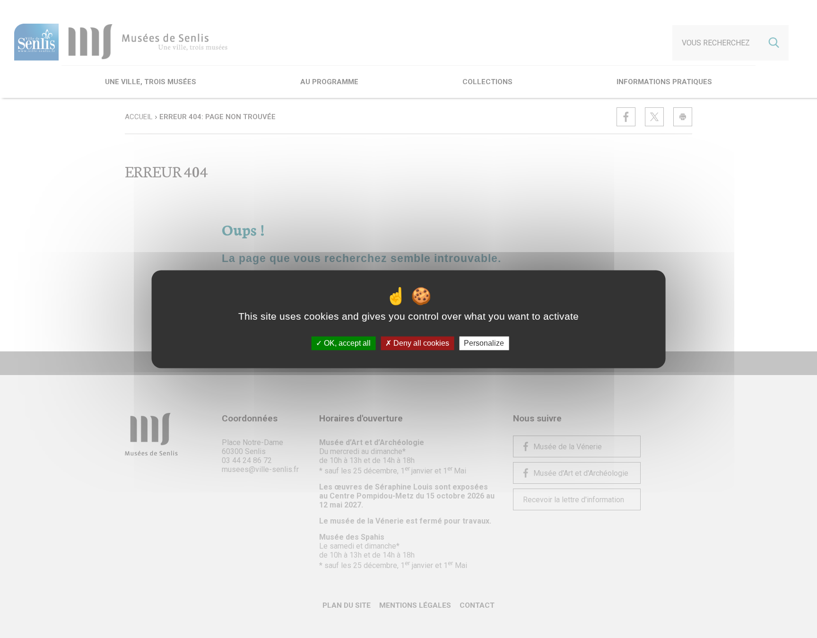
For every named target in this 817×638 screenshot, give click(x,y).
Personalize (484, 343)
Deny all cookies (420, 343)
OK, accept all (346, 343)
